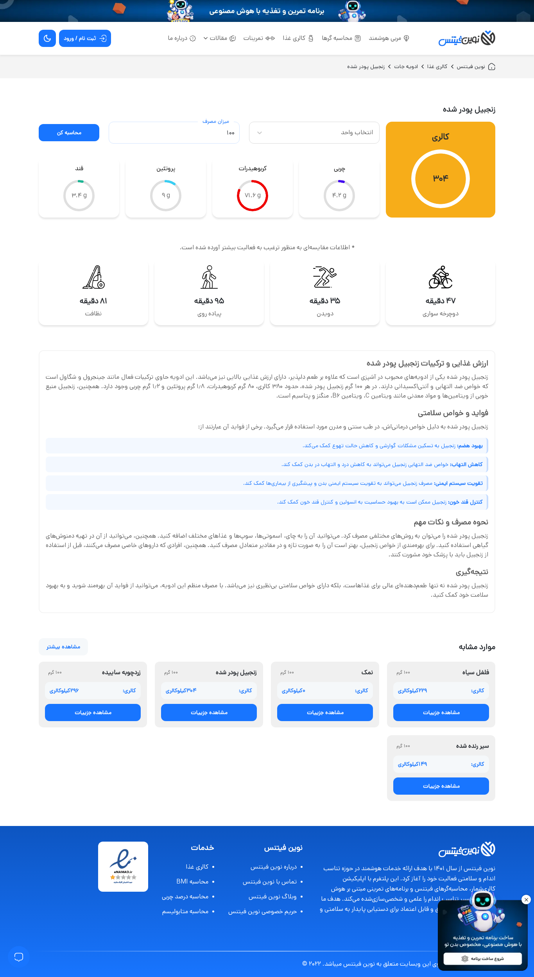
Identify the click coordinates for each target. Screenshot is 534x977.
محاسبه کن (69, 133)
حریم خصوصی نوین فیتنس (262, 911)
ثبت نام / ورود (80, 38)
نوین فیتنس (471, 66)
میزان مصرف (215, 121)
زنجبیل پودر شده (366, 66)
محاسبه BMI (192, 881)
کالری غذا (294, 38)
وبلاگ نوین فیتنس (273, 896)
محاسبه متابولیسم (185, 911)
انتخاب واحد (357, 132)
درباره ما (177, 38)
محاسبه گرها (337, 38)
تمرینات (253, 38)
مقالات (218, 38)
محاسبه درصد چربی (185, 896)
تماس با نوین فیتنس (270, 881)
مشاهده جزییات (441, 712)
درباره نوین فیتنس (274, 866)
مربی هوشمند (385, 38)
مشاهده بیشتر (63, 647)
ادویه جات (406, 66)
